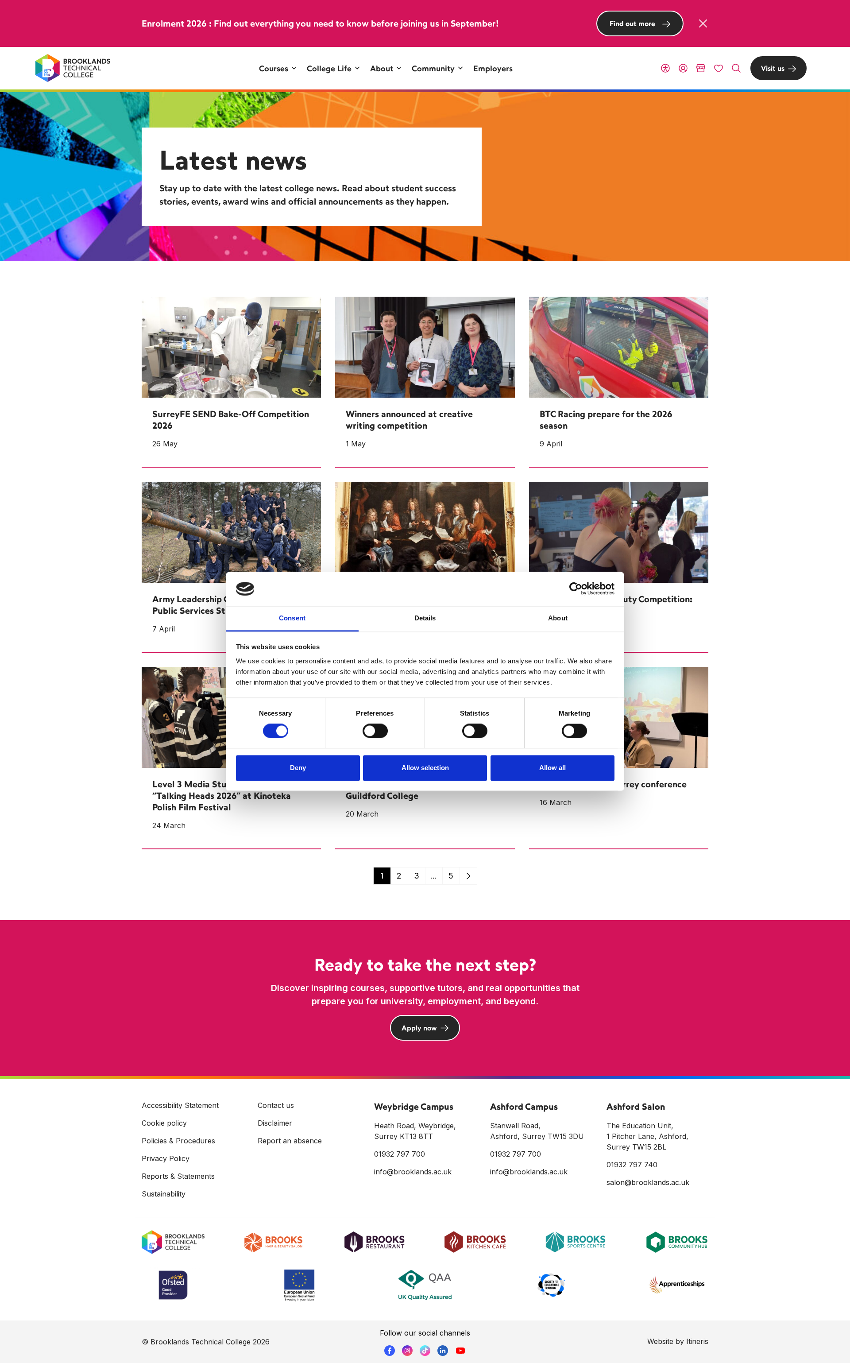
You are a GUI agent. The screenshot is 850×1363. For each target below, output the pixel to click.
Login (683, 68)
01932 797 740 (632, 1164)
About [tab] (558, 618)
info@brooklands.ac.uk (413, 1171)
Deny (298, 767)
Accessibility (665, 68)
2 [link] (399, 875)
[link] (468, 876)
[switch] (375, 731)
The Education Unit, (640, 1125)
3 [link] (416, 875)
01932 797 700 (399, 1154)
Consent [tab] (292, 618)
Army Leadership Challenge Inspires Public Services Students (225, 604)
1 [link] (381, 875)
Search (736, 68)
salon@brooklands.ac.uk (648, 1182)
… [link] (433, 875)
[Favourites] (718, 68)
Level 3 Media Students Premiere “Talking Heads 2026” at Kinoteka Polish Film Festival (221, 795)
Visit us (772, 68)
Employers (493, 68)
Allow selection (425, 767)
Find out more (632, 23)
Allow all (552, 767)
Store (700, 68)
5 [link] (450, 875)
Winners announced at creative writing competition (409, 419)
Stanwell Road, (515, 1125)
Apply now (419, 1027)
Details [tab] (425, 618)
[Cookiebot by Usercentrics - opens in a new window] (575, 589)
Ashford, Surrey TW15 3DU (537, 1136)
